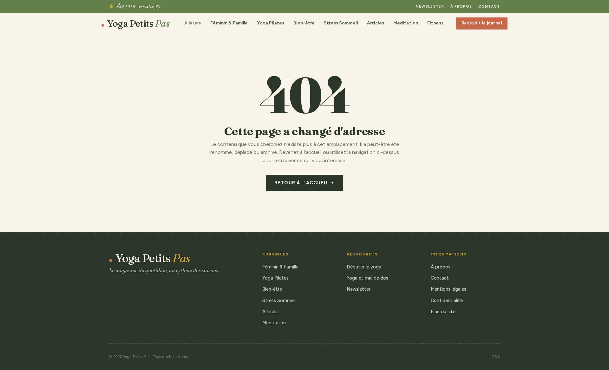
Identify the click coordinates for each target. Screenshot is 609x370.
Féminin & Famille (229, 23)
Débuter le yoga (364, 267)
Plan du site (443, 311)
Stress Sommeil (341, 23)
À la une (192, 23)
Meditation (405, 23)
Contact (489, 6)
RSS (496, 356)
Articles (375, 23)
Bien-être (304, 23)
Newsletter (430, 6)
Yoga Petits (138, 23)
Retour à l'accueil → (304, 183)
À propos (461, 6)
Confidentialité (447, 300)
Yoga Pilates (270, 23)
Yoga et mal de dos (367, 278)
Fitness (435, 23)
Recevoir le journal (482, 23)
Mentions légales (448, 289)
